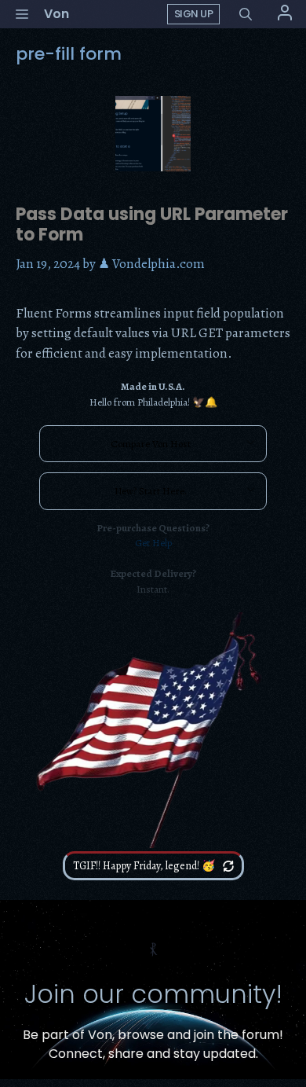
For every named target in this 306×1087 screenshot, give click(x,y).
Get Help (153, 542)
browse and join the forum (198, 1035)
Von (56, 14)
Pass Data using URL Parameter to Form (152, 224)
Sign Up (193, 13)
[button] (246, 14)
